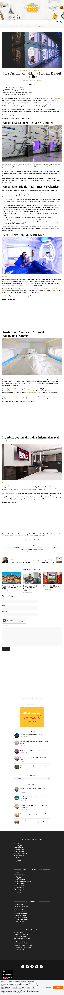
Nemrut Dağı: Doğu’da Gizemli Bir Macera (31, 734)
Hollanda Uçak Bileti (19, 879)
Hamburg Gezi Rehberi (20, 915)
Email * (4, 605)
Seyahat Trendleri (14, 26)
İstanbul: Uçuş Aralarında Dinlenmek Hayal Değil (15, 94)
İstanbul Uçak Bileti (19, 844)
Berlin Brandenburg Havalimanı (22, 942)
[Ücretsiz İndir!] (32, 974)
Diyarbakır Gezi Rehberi (20, 913)
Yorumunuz (5, 625)
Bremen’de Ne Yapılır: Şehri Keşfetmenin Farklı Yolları (34, 814)
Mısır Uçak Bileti (18, 878)
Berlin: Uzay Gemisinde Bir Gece (11, 91)
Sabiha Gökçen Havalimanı (21, 934)
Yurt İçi (42, 70)
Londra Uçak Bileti (19, 851)
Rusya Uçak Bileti (19, 883)
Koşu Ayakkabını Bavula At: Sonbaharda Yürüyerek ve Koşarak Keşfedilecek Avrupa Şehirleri (34, 822)
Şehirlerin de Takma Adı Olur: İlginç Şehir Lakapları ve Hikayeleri (34, 758)
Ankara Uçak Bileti (19, 846)
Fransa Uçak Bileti (19, 887)
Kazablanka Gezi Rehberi (21, 919)
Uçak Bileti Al (18, 861)
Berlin (24, 296)
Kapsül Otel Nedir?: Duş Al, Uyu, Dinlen (13, 87)
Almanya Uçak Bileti (19, 874)
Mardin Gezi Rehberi (19, 908)
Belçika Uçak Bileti (19, 876)
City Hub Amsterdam (12, 390)
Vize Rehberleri (19, 921)
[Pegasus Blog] (32, 7)
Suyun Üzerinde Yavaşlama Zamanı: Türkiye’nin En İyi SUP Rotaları (34, 797)
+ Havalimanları (18, 932)
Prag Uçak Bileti (18, 857)
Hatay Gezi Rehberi (19, 911)
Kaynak (4, 276)
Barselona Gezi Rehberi (20, 917)
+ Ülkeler (16, 872)
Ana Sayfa (4, 26)
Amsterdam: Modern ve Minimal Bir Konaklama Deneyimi (18, 92)
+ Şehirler (17, 842)
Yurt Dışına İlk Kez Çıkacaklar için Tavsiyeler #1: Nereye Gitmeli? (34, 742)
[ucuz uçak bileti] (32, 717)
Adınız (3, 599)
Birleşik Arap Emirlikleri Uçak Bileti (23, 881)
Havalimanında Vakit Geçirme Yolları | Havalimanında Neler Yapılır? (30, 588)
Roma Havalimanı (19, 949)
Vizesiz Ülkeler (19, 891)
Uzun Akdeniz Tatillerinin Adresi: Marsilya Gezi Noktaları (11, 587)
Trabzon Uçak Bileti (19, 849)
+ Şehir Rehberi (18, 904)
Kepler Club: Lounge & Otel (9, 493)
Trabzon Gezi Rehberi (20, 910)
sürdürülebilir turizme (16, 389)
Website (4, 611)
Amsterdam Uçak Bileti (20, 853)
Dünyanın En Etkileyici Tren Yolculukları (51, 586)
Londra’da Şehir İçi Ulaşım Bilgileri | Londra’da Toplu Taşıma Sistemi (34, 806)
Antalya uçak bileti (19, 855)
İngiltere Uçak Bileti (19, 885)
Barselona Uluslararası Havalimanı (23, 945)
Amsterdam (26, 401)
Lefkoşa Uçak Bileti (19, 859)
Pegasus (38, 80)
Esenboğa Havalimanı (20, 936)
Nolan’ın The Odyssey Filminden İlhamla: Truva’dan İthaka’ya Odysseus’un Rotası (33, 789)
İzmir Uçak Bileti (18, 847)
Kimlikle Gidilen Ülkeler (21, 893)
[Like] (25, 539)
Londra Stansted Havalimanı (21, 943)
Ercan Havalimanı (18, 940)
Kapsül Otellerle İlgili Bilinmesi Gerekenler (13, 89)
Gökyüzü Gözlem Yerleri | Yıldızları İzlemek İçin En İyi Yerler (34, 766)
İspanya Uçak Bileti (19, 889)
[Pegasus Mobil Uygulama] (32, 971)
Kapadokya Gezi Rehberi (21, 906)
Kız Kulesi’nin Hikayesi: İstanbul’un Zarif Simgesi (32, 750)
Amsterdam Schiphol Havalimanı (22, 947)
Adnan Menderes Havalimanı (22, 938)
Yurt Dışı (36, 70)
